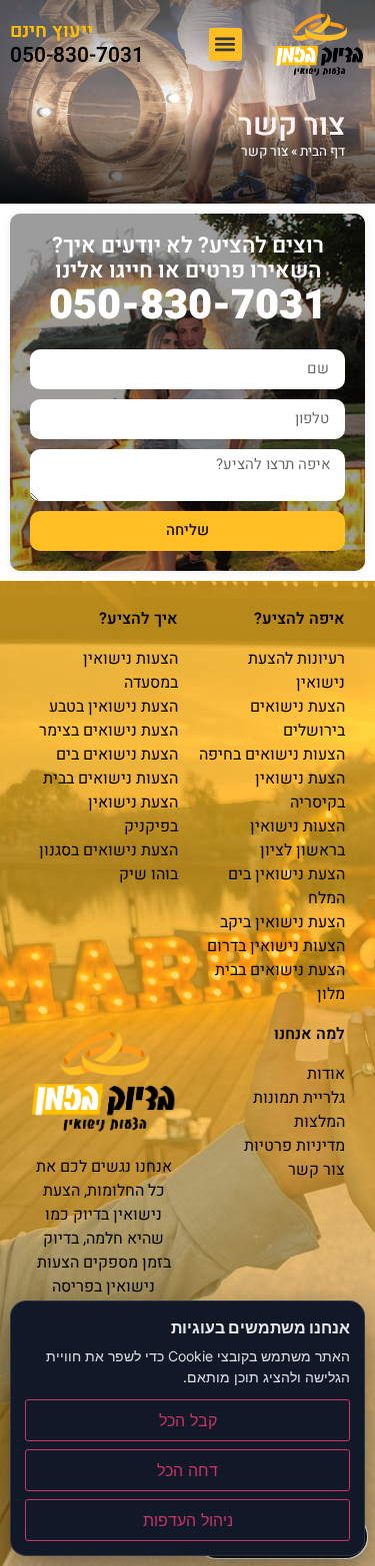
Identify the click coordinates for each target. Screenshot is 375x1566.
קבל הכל (188, 1420)
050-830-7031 (77, 55)
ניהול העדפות (188, 1520)
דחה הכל (187, 1470)
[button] (225, 44)
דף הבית (322, 152)
